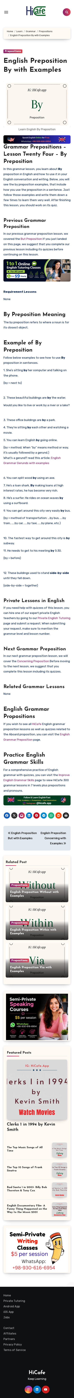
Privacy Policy (12, 1344)
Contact (8, 1328)
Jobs (6, 1317)
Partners (9, 1339)
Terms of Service (14, 1350)
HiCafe (36, 724)
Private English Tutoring (54, 618)
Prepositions (13, 51)
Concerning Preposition (33, 661)
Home (7, 1295)
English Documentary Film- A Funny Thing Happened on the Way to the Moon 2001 (27, 1209)
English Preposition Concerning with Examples (53, 838)
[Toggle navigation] (6, 12)
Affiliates (9, 1333)
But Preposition (31, 239)
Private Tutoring (14, 1301)
